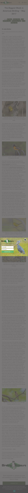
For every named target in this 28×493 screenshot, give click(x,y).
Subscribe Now (7, 251)
